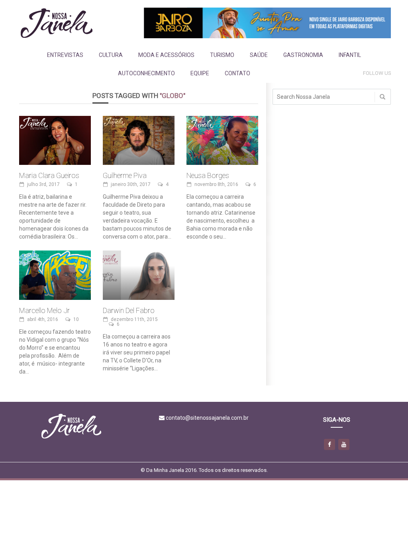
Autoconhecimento (146, 73)
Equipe (199, 73)
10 (76, 319)
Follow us (377, 73)
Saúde (259, 55)
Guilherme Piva (125, 175)
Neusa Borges (207, 175)
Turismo (222, 55)
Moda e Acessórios (166, 55)
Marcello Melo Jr (44, 310)
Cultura (111, 55)
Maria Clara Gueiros (49, 175)
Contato (237, 73)
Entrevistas (65, 55)
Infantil (350, 55)
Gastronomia (303, 55)
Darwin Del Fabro (129, 310)
